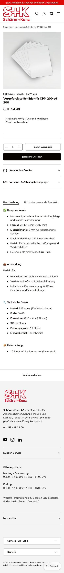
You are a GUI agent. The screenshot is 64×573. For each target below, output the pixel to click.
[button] (51, 13)
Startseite (7, 27)
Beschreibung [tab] (11, 202)
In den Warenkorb (43, 147)
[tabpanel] (32, 280)
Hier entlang (52, 2)
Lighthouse (9, 93)
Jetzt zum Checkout (32, 156)
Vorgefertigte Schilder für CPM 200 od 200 (33, 27)
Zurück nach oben (32, 375)
